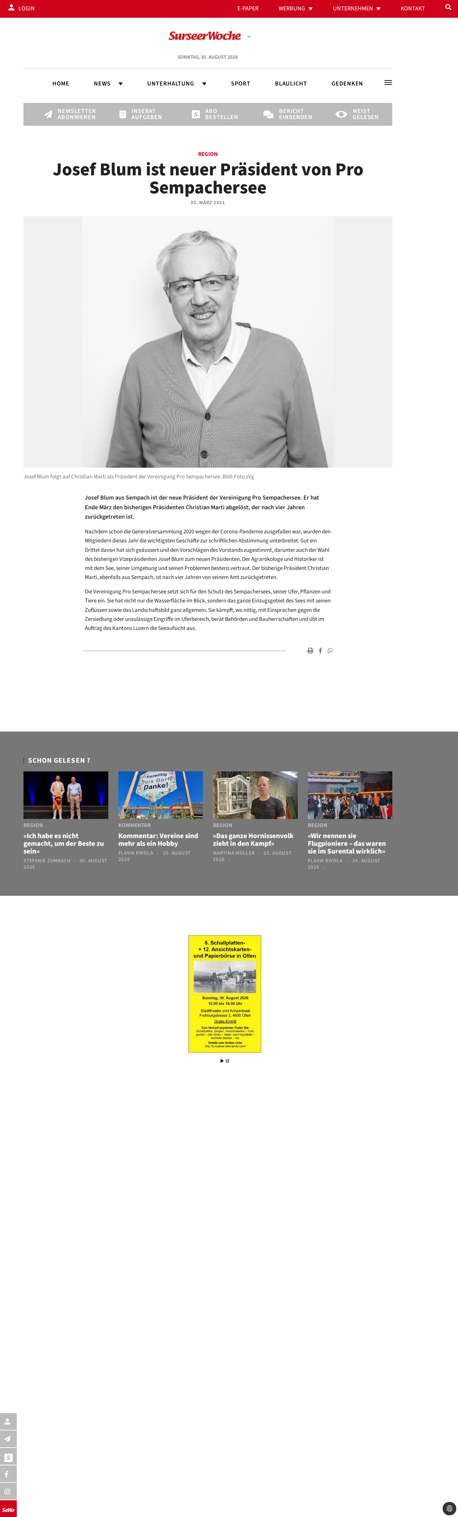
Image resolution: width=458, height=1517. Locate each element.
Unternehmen (353, 8)
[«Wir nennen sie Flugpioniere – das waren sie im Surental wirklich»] (350, 797)
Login (26, 8)
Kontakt (413, 8)
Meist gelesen (364, 114)
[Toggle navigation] (388, 82)
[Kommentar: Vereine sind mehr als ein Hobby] (160, 797)
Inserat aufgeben (142, 114)
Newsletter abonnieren (69, 114)
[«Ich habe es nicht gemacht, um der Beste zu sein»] (65, 797)
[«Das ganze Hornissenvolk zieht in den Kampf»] (255, 797)
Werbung (292, 8)
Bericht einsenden (290, 114)
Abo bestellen (216, 114)
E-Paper (248, 8)
